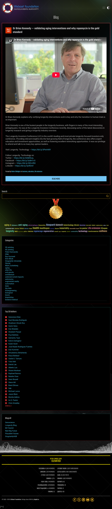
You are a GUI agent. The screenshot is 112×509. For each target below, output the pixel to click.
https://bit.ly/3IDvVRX (26, 163)
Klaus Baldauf (13, 356)
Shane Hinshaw (14, 370)
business (25, 171)
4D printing (9, 250)
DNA (7, 254)
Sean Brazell (13, 379)
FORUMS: (50, 491)
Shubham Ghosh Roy (16, 323)
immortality (64, 228)
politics (25, 231)
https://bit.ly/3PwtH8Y (41, 149)
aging (6, 225)
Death (107, 225)
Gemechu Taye (14, 338)
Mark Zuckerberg (11, 266)
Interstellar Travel (74, 229)
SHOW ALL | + (8, 406)
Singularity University (13, 261)
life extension (38, 171)
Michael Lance (14, 391)
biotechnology (68, 225)
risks (60, 231)
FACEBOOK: (42, 468)
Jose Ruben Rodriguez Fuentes (20, 347)
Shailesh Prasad (14, 332)
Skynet (7, 263)
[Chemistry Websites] (56, 209)
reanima (30, 231)
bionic (7, 295)
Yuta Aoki (12, 362)
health (36, 228)
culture (104, 225)
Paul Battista (13, 335)
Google (30, 228)
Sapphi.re (36, 499)
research (56, 231)
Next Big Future (11, 431)
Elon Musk (9, 259)
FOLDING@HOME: (42, 485)
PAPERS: (59, 488)
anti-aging (23, 225)
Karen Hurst (13, 344)
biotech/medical (11, 300)
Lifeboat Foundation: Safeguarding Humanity (50, 8)
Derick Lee (12, 364)
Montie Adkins (13, 397)
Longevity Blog (11, 425)
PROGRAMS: (60, 485)
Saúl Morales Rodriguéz (17, 320)
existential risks (10, 229)
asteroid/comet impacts (14, 277)
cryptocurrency (99, 225)
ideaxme (57, 229)
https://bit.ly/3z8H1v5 (25, 160)
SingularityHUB (11, 436)
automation (9, 284)
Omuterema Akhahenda (17, 353)
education (31, 171)
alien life (8, 270)
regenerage (38, 231)
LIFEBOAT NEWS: (62, 468)
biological (9, 293)
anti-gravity (9, 272)
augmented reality (12, 281)
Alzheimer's (15, 225)
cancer (93, 225)
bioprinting (9, 297)
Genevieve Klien (14, 317)
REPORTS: (60, 481)
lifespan (104, 228)
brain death (88, 225)
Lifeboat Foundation (15, 499)
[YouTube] (88, 500)
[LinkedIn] (83, 500)
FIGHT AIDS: (44, 481)
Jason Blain (13, 394)
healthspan (45, 228)
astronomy (9, 279)
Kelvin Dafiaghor (16, 171)
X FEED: (43, 475)
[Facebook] (74, 500)
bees (7, 286)
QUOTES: (59, 491)
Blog (56, 18)
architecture (9, 275)
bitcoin (76, 225)
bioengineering (11, 291)
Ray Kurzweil (10, 256)
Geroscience (10, 422)
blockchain (83, 225)
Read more (56, 179)
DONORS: (48, 478)
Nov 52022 (8, 30)
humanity (52, 228)
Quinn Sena (12, 326)
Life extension (94, 228)
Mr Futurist (9, 428)
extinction (17, 228)
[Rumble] (92, 500)
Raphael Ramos (14, 373)
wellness (103, 231)
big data (8, 288)
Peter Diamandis (11, 252)
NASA (16, 231)
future (22, 228)
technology (83, 231)
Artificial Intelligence (33, 225)
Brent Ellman (13, 385)
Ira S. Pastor (13, 400)
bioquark (50, 225)
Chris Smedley (13, 403)
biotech (59, 225)
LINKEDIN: (43, 471)
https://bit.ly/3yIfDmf (24, 166)
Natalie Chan (13, 376)
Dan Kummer (13, 350)
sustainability (74, 231)
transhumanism (93, 231)
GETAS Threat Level (56, 460)
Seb (9, 388)
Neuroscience (20, 231)
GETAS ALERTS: (61, 471)
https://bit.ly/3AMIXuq (23, 158)
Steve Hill (12, 382)
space (68, 231)
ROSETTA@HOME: (42, 488)
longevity (10, 231)
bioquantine (42, 225)
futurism (26, 229)
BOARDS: (59, 478)
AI (10, 225)
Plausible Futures (11, 434)
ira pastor (83, 228)
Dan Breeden (13, 329)
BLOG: (59, 475)
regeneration (48, 231)
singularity (63, 231)
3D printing (9, 247)
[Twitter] (79, 500)
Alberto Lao (12, 368)
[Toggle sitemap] (103, 7)
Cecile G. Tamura (15, 359)
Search (107, 196)
